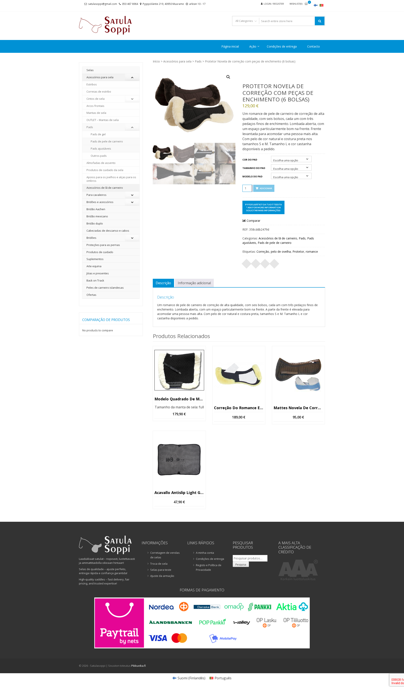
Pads (198, 61)
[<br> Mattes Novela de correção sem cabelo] (298, 375)
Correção (262, 252)
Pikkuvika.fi (138, 666)
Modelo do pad (252, 176)
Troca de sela (158, 564)
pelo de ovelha (281, 252)
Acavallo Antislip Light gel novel (179, 492)
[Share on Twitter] (256, 262)
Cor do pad (249, 159)
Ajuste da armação (162, 576)
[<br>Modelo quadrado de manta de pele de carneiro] (179, 370)
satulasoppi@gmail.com (102, 4)
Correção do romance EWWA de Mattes (239, 407)
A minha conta (205, 553)
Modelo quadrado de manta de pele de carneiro (179, 398)
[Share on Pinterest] (265, 262)
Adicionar (266, 188)
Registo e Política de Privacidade (208, 567)
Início (156, 61)
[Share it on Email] (274, 262)
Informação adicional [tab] (194, 283)
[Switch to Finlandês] (316, 5)
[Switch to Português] (321, 5)
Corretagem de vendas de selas (165, 555)
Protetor (298, 252)
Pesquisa (240, 564)
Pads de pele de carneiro (274, 243)
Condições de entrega (282, 46)
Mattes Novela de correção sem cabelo (298, 407)
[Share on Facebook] (246, 262)
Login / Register (274, 3)
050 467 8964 (130, 4)
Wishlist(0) (296, 3)
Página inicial (230, 46)
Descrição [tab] (163, 283)
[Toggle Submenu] (132, 77)
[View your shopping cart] (306, 4)
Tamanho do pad (253, 168)
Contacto (313, 46)
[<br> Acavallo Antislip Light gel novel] (179, 459)
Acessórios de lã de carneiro (278, 238)
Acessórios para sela (177, 61)
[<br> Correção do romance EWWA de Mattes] (239, 375)
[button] (228, 77)
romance (312, 252)
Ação (252, 46)
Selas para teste (160, 570)
